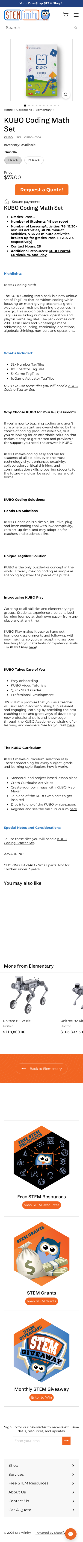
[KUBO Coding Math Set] (29, 922)
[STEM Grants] (41, 1254)
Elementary (44, 109)
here (32, 647)
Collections (24, 109)
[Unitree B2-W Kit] (29, 1004)
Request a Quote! (41, 189)
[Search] (75, 27)
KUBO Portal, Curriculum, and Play (41, 253)
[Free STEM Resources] (41, 1158)
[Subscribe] (66, 1441)
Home (8, 109)
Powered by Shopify (50, 1532)
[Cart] (65, 15)
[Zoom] (66, 94)
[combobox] (41, 27)
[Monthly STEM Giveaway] (41, 1350)
